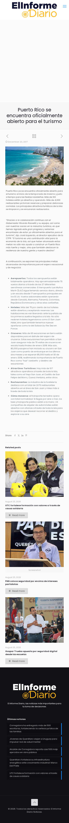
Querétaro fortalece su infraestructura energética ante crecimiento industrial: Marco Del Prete (33, 762)
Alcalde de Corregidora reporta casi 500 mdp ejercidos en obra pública (34, 751)
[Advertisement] (34, 69)
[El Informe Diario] (34, 10)
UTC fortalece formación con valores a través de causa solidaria (33, 775)
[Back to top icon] (34, 802)
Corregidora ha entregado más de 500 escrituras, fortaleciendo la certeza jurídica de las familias (34, 728)
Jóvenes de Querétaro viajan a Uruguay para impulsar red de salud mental (33, 740)
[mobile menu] (64, 6)
